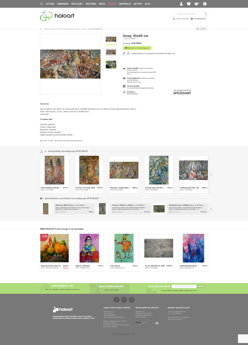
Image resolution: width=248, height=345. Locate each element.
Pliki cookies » (141, 317)
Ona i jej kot (115, 266)
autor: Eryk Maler (47, 190)
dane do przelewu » (175, 319)
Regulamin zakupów (48, 130)
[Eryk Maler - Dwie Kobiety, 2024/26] (54, 170)
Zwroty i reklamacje (48, 127)
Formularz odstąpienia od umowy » (116, 325)
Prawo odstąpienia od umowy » (115, 321)
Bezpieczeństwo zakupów (50, 132)
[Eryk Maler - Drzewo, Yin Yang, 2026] (89, 170)
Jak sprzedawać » (110, 315)
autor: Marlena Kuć (83, 268)
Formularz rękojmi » (111, 327)
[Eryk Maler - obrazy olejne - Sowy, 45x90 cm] (70, 64)
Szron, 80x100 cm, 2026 (155, 266)
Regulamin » (140, 312)
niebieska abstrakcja (188, 266)
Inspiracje (125, 4)
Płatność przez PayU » (144, 313)
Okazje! (112, 4)
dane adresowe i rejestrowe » (179, 317)
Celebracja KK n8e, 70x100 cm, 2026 (195, 188)
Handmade (62, 4)
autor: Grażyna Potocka (49, 268)
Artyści (138, 4)
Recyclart (77, 4)
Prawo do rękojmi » (110, 323)
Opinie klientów (51, 198)
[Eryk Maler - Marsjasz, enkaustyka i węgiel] (124, 170)
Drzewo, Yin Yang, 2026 (85, 188)
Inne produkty (54, 151)
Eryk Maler (82, 151)
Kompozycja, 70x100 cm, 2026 (157, 188)
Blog (147, 4)
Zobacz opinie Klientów (111, 286)
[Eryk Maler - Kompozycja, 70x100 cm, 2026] (158, 170)
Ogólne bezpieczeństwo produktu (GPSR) (56, 135)
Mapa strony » (108, 312)
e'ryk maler (65, 140)
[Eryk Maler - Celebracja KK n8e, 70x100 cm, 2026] (193, 170)
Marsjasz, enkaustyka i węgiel (122, 188)
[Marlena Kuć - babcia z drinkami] (89, 248)
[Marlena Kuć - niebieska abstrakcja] (193, 248)
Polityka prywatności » (144, 315)
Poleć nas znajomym (159, 286)
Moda (102, 4)
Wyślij (201, 286)
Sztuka (50, 4)
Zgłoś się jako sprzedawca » (114, 317)
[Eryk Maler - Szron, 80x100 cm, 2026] (158, 248)
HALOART (63, 310)
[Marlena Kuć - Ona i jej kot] (124, 248)
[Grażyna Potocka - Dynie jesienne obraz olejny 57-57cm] (54, 248)
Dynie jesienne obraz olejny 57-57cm (56, 266)
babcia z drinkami (83, 266)
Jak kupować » (109, 313)
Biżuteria (91, 4)
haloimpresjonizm (76, 140)
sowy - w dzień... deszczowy (52, 140)
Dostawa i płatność (47, 125)
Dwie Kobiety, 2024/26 (50, 188)
